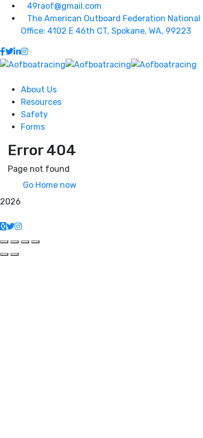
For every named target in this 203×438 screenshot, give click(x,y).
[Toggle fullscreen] (25, 241)
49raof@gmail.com (64, 6)
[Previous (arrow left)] (4, 254)
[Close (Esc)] (4, 241)
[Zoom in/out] (35, 241)
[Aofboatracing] (33, 64)
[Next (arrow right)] (14, 254)
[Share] (14, 241)
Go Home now (49, 185)
